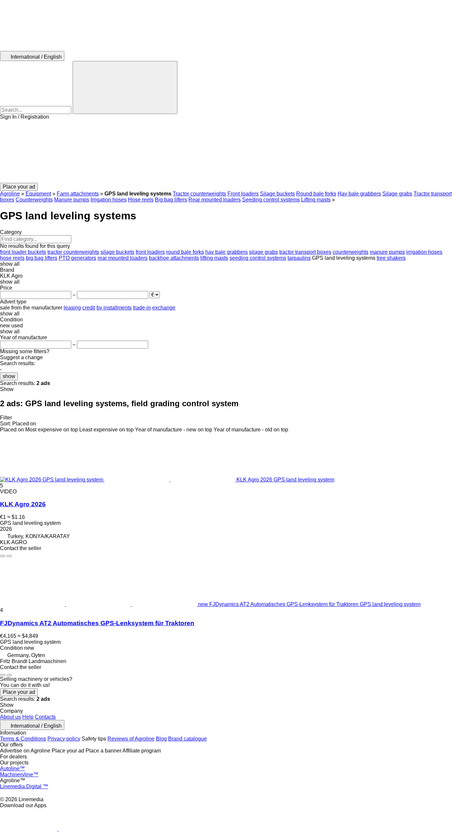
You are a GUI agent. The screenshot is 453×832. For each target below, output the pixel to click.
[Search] (125, 87)
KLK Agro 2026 (23, 504)
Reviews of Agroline (131, 739)
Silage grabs (397, 193)
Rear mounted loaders (214, 199)
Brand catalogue (187, 739)
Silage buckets (277, 193)
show (9, 376)
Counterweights (34, 199)
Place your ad (19, 692)
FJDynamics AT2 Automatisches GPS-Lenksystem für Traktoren (97, 623)
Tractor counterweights (199, 193)
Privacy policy (63, 739)
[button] (226, 151)
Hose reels (141, 199)
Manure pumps (71, 199)
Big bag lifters (171, 199)
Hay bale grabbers (359, 193)
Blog (161, 739)
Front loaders (243, 193)
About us (10, 717)
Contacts (45, 717)
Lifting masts (316, 199)
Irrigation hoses (109, 199)
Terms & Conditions (23, 739)
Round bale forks (316, 193)
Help (27, 717)
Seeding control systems (271, 199)
